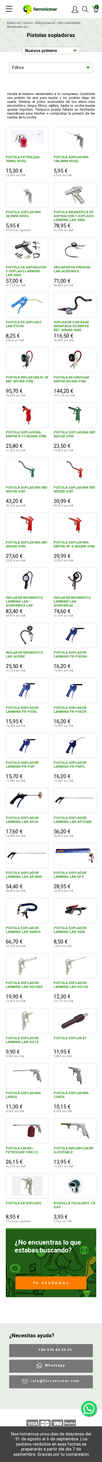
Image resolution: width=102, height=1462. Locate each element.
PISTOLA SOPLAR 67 (70, 1038)
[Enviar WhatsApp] (89, 1408)
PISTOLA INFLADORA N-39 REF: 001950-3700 (27, 379)
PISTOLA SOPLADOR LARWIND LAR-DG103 (71, 985)
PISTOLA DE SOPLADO (23, 1203)
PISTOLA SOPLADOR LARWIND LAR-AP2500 (24, 875)
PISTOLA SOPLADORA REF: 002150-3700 (75, 434)
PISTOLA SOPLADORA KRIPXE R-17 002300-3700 (26, 434)
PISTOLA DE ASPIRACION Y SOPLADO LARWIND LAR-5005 (26, 271)
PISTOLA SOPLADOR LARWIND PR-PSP (22, 764)
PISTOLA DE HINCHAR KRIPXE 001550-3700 (71, 379)
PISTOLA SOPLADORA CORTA (71, 1095)
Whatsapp (55, 1365)
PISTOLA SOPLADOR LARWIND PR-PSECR (70, 710)
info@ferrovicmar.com (55, 1381)
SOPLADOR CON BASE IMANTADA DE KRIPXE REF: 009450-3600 (71, 326)
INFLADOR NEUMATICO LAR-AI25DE (24, 654)
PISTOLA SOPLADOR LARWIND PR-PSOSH (70, 654)
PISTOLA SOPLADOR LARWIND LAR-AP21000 (72, 820)
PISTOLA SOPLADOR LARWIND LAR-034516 (23, 930)
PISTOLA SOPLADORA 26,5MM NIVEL (23, 214)
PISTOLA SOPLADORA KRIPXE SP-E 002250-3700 (74, 544)
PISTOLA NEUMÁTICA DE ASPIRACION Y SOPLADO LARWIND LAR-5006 (74, 216)
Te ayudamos (51, 1283)
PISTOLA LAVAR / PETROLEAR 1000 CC (22, 1150)
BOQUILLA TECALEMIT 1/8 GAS (74, 1205)
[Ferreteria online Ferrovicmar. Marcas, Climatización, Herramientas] (40, 9)
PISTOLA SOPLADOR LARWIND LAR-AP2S (22, 820)
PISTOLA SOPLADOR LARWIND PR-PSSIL (22, 710)
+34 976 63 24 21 (55, 1350)
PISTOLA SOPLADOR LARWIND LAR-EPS (70, 875)
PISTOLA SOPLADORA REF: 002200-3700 (27, 544)
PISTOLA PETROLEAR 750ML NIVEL (22, 159)
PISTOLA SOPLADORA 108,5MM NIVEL (71, 159)
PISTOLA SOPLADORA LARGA (23, 1095)
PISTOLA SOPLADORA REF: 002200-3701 (75, 489)
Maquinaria (45, 23)
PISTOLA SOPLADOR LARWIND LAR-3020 (70, 930)
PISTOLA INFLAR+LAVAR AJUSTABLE (73, 1150)
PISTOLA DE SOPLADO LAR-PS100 (23, 324)
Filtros (18, 67)
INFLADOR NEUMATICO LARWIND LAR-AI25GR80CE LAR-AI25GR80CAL (24, 601)
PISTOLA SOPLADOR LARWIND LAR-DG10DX (24, 985)
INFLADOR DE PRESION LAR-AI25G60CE (72, 269)
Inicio (28, 23)
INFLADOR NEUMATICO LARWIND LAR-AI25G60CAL (72, 601)
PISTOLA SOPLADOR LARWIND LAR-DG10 (22, 1040)
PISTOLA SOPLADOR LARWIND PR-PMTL (70, 764)
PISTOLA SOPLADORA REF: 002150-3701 (27, 489)
